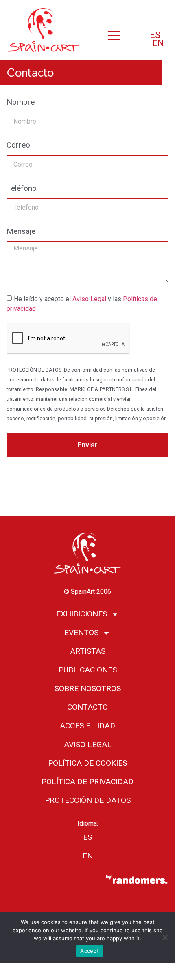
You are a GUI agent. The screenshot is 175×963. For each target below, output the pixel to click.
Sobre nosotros (88, 688)
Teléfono (22, 188)
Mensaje (21, 231)
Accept (89, 951)
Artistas (87, 651)
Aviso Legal (90, 298)
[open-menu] (113, 36)
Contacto (87, 707)
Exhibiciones (81, 613)
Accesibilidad (87, 725)
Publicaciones (88, 669)
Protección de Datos (88, 800)
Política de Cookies (87, 763)
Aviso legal (88, 744)
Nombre (21, 102)
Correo (18, 145)
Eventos (81, 632)
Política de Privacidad (87, 781)
